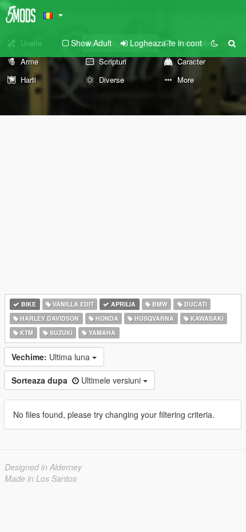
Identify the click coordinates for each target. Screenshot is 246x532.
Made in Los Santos (41, 478)
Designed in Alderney (43, 467)
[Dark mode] (215, 43)
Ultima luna (51, 356)
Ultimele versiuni (77, 380)
